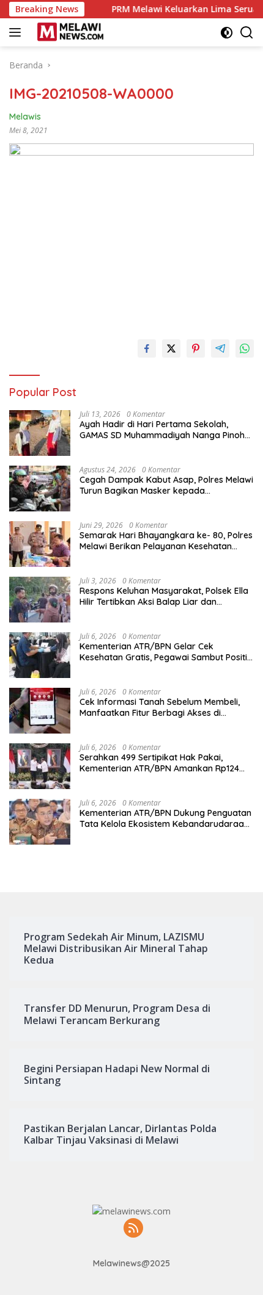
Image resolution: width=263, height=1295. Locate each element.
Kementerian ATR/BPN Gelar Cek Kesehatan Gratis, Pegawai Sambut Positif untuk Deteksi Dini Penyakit (165, 652)
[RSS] (133, 1228)
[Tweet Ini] (171, 348)
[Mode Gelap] (227, 33)
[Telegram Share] (220, 348)
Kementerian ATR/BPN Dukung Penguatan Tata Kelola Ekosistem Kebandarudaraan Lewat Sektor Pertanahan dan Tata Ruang (166, 818)
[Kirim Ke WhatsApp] (244, 348)
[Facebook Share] (147, 348)
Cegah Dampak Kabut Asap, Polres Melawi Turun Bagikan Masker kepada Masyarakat (166, 485)
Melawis (25, 116)
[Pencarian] (247, 33)
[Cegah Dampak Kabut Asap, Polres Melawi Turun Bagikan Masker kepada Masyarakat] (39, 488)
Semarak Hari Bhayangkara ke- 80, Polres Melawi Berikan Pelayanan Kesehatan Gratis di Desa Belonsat (166, 541)
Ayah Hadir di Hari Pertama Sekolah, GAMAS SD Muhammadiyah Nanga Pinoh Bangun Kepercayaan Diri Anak (162, 430)
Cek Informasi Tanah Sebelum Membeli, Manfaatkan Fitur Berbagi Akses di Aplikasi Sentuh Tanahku (160, 707)
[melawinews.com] (69, 32)
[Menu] (17, 32)
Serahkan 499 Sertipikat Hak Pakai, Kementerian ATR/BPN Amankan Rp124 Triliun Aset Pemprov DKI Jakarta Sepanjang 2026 (159, 763)
